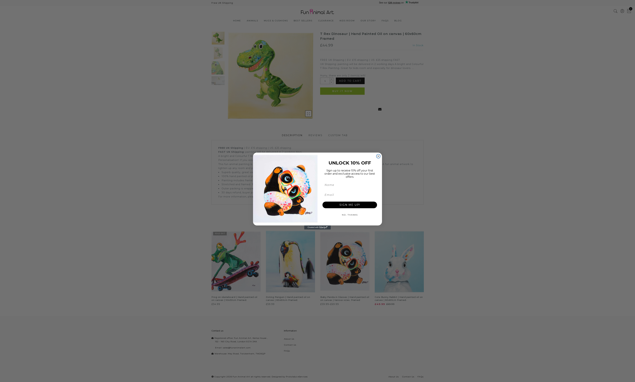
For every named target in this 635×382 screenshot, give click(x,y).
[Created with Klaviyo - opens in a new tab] (317, 227)
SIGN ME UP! (349, 204)
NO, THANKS (350, 215)
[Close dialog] (378, 156)
